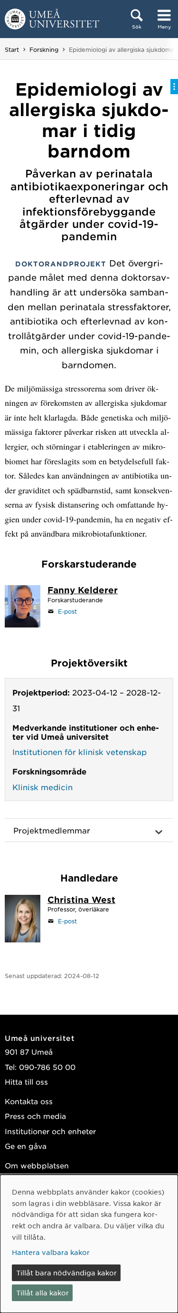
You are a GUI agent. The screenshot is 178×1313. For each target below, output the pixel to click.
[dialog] (89, 1244)
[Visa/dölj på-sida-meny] (174, 86)
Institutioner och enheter (50, 1131)
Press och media (35, 1115)
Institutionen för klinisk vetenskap (79, 751)
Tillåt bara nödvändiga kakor (66, 1272)
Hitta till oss (26, 1081)
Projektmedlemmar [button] (51, 830)
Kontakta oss (29, 1101)
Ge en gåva (26, 1145)
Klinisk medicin (42, 787)
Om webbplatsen (37, 1165)
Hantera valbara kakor (51, 1252)
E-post (67, 611)
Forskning (43, 49)
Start (12, 49)
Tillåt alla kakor (42, 1292)
